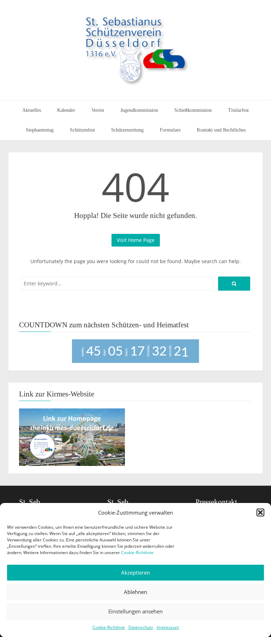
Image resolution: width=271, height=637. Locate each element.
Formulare (170, 130)
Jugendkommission (139, 110)
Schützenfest (82, 130)
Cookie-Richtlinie (137, 553)
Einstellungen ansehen (135, 611)
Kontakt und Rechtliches (221, 130)
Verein (97, 110)
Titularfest (238, 110)
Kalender (66, 110)
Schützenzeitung (127, 130)
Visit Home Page (136, 240)
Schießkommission (193, 110)
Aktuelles (31, 110)
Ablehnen (135, 591)
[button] (260, 512)
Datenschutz (140, 627)
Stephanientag (40, 130)
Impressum (168, 627)
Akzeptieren (135, 572)
